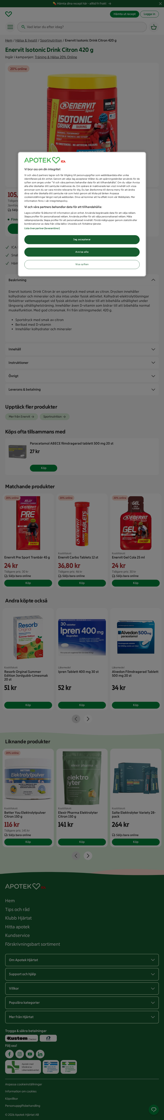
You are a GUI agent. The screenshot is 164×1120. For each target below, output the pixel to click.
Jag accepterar (82, 239)
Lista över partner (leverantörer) (42, 228)
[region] (82, 214)
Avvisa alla (81, 252)
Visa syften (82, 264)
